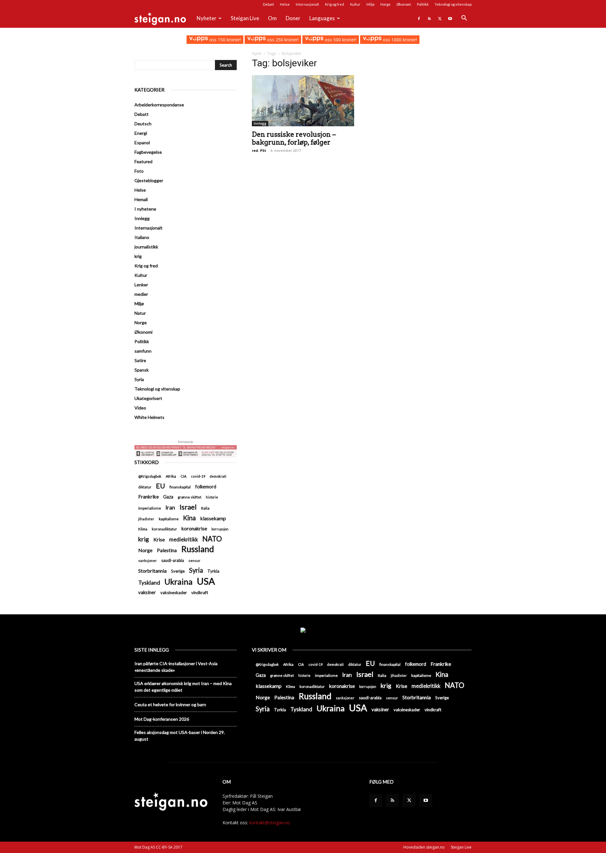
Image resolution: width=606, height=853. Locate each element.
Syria (139, 379)
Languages (322, 18)
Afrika (171, 476)
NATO (212, 538)
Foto (139, 171)
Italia (205, 508)
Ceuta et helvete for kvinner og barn (170, 704)
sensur (194, 560)
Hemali (141, 199)
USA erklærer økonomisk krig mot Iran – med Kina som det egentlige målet (183, 687)
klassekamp (213, 518)
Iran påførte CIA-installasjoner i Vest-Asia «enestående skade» (175, 667)
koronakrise (194, 528)
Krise (159, 539)
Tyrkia (213, 571)
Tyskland (149, 582)
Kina (189, 518)
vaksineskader (173, 592)
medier (141, 294)
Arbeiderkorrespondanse (159, 104)
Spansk (141, 370)
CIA (184, 476)
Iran (170, 507)
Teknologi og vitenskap (453, 4)
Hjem (256, 53)
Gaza (168, 496)
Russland (197, 549)
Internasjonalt (307, 4)
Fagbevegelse (148, 152)
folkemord (205, 486)
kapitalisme (169, 518)
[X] (439, 18)
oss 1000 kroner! (399, 40)
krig (138, 256)
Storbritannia (152, 571)
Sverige (178, 571)
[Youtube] (450, 18)
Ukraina (178, 581)
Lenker (141, 284)
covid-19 (198, 476)
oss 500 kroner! (340, 40)
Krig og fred (334, 4)
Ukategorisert (148, 398)
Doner (293, 18)
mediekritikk (183, 539)
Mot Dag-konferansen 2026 (161, 719)
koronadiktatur (164, 529)
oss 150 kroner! (224, 40)
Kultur (355, 4)
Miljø (370, 4)
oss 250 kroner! (282, 40)
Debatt (268, 4)
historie (212, 497)
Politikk (423, 4)
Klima (142, 529)
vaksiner (147, 592)
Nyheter (207, 18)
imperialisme (149, 508)
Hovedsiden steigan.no (424, 847)
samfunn (143, 351)
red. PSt (259, 150)
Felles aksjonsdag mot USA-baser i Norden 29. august (179, 736)
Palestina (167, 550)
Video (140, 407)
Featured (143, 161)
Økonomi (403, 4)
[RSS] (429, 18)
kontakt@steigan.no (269, 823)
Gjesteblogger (148, 180)
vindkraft (199, 592)
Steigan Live (245, 18)
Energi (140, 133)
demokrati (218, 476)
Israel (188, 507)
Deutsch (143, 123)
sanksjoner (147, 560)
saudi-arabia (172, 560)
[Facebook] (419, 18)
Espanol (142, 142)
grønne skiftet (189, 497)
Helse (285, 4)
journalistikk (146, 246)
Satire (140, 360)
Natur (140, 313)
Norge (385, 4)
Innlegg (260, 123)
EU (160, 486)
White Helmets (149, 417)
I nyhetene (145, 209)
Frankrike (148, 496)
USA (206, 581)
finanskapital (180, 487)
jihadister (146, 519)
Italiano (141, 237)
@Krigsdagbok (149, 476)
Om (272, 18)
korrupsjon (220, 529)
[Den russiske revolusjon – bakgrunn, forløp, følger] (303, 100)
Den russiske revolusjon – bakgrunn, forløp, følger (294, 138)
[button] (464, 19)
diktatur (145, 487)
